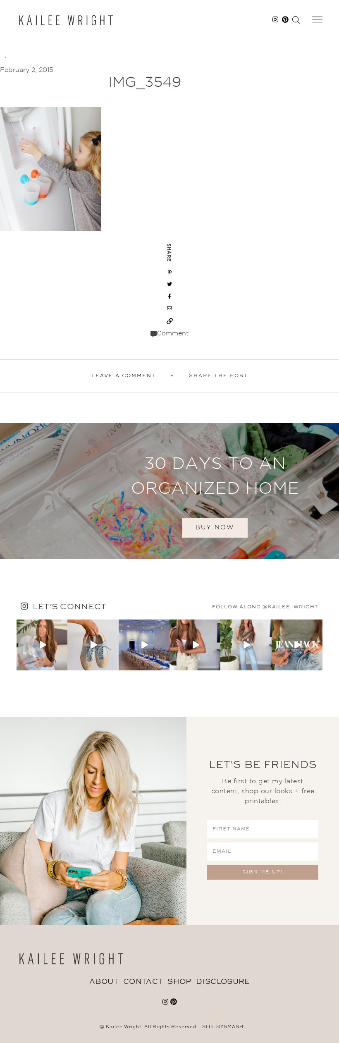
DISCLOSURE (223, 982)
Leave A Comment (123, 375)
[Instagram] (62, 665)
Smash (234, 1027)
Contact (142, 982)
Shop (179, 982)
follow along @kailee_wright (265, 607)
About (104, 982)
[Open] (42, 645)
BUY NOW (215, 527)
